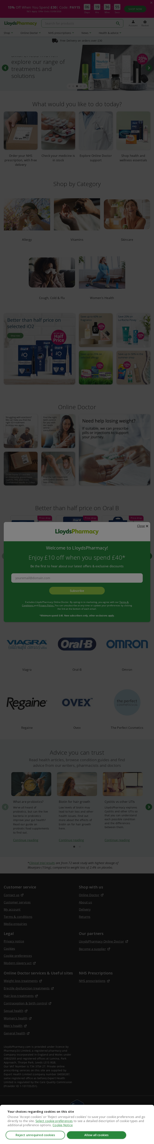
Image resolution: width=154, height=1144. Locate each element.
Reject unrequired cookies (35, 1135)
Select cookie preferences (54, 1121)
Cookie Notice (63, 1125)
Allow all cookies (96, 1135)
